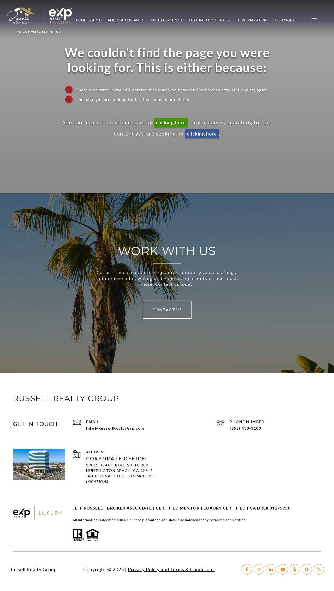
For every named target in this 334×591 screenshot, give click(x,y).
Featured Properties (209, 20)
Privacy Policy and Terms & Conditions (171, 569)
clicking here (171, 122)
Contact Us (167, 309)
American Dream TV (126, 20)
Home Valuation (251, 20)
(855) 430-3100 (245, 428)
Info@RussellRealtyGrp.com (115, 428)
